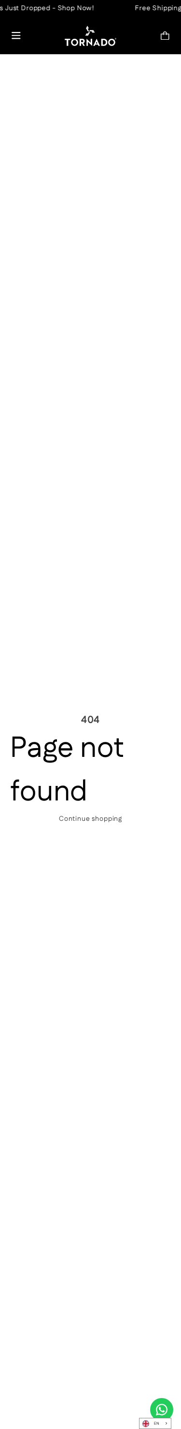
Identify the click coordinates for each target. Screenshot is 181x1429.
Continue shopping (90, 819)
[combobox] (155, 1423)
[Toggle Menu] (16, 36)
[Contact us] (161, 1409)
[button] (165, 36)
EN (156, 1423)
